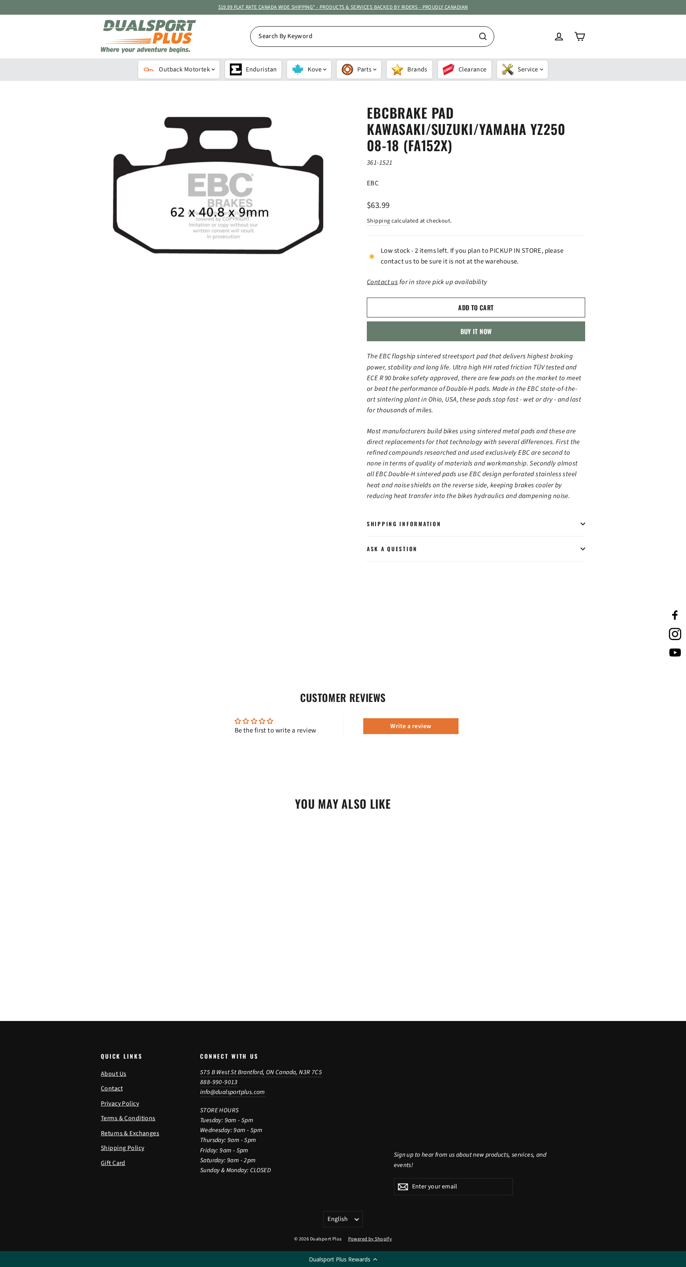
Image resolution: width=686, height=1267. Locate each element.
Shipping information (404, 524)
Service (528, 69)
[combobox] (372, 36)
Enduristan (261, 69)
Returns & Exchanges (130, 1133)
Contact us (382, 282)
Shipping (378, 221)
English (338, 1219)
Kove (315, 69)
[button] (343, 1259)
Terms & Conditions (128, 1118)
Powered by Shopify (370, 1239)
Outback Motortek (184, 69)
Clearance (473, 69)
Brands (417, 69)
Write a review (410, 726)
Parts (364, 69)
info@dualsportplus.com (232, 1092)
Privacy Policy (120, 1103)
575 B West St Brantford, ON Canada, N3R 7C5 (261, 1072)
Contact (112, 1088)
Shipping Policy (122, 1148)
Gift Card (113, 1163)
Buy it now (476, 331)
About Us (113, 1073)
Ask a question (392, 549)
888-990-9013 (219, 1082)
